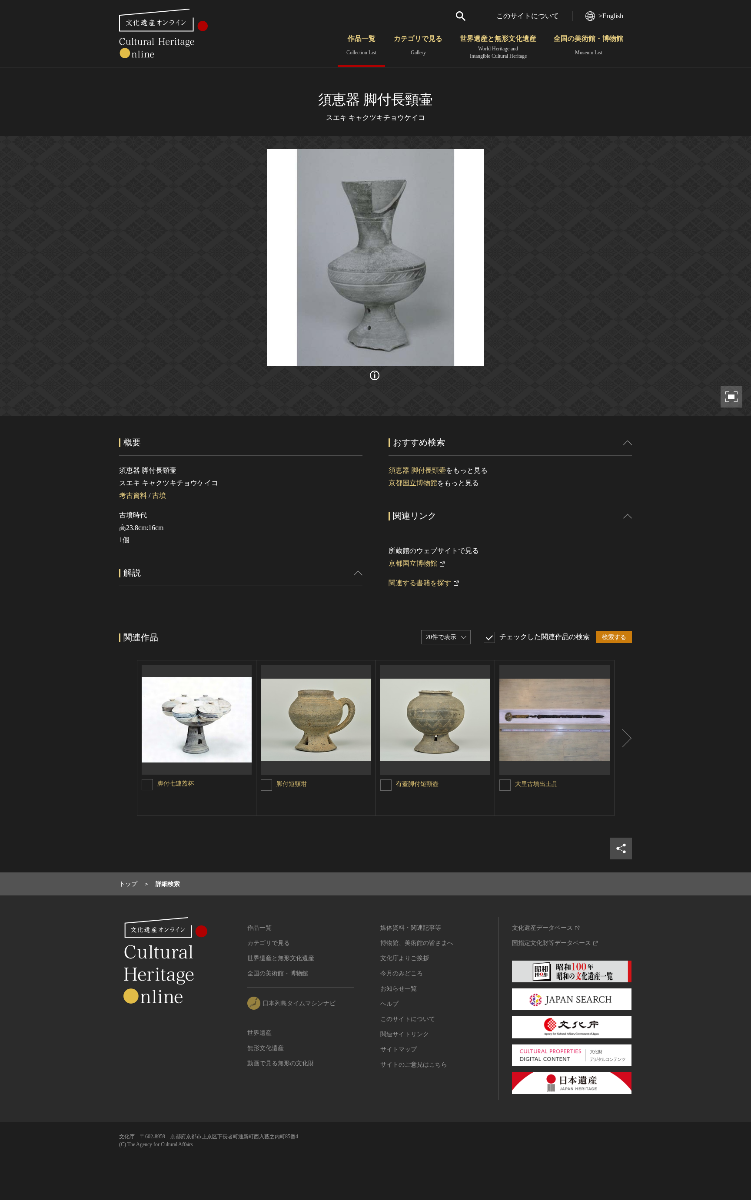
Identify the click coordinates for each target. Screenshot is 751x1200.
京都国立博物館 (413, 483)
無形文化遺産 (265, 1048)
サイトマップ (398, 1049)
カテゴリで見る (418, 45)
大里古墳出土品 (536, 784)
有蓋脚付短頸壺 (417, 784)
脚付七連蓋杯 (175, 783)
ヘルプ (389, 1004)
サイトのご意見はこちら (413, 1064)
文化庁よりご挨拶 (404, 958)
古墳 (159, 495)
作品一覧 (361, 45)
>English (610, 16)
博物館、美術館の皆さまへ (416, 943)
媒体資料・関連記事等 (410, 928)
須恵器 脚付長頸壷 (417, 470)
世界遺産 (259, 1033)
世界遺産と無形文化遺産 (498, 47)
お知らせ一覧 (398, 988)
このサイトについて (527, 16)
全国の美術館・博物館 (588, 45)
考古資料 (133, 495)
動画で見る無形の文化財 (280, 1063)
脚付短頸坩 (291, 784)
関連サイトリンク (404, 1034)
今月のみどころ (401, 973)
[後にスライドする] (623, 738)
